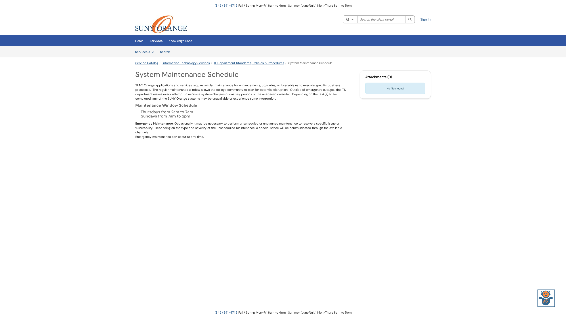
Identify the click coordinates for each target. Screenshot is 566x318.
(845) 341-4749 (226, 6)
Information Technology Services (186, 63)
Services (156, 41)
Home (139, 41)
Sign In (425, 19)
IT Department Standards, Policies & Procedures (249, 63)
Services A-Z (144, 52)
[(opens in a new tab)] (161, 24)
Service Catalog (146, 63)
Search (166, 52)
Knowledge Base (180, 41)
